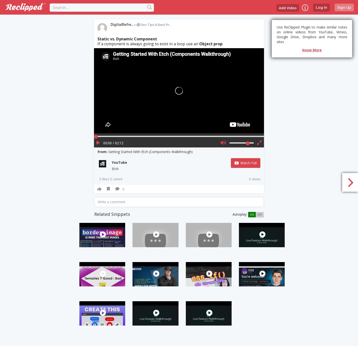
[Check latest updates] (305, 7)
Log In (321, 7)
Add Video (288, 7)
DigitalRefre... (122, 25)
